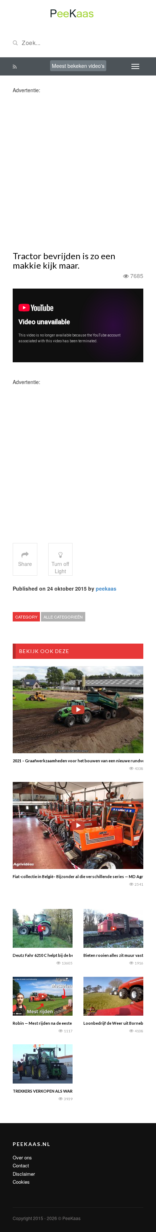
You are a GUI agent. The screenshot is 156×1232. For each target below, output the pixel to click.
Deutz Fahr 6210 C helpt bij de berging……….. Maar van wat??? (69, 955)
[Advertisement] (78, 172)
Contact (21, 1165)
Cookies (21, 1181)
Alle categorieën (63, 617)
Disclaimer (24, 1173)
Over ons (22, 1157)
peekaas (106, 588)
